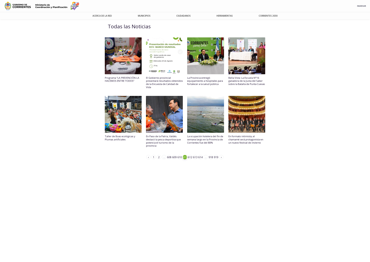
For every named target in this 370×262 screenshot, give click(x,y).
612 (190, 157)
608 (169, 157)
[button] (102, 15)
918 (211, 157)
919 (216, 157)
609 (174, 157)
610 (179, 157)
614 (200, 157)
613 (195, 157)
